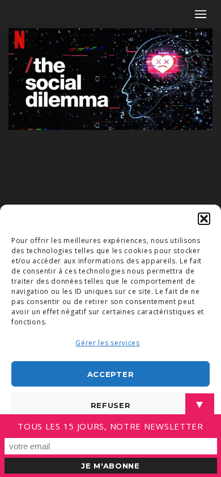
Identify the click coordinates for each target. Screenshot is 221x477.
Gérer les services (107, 343)
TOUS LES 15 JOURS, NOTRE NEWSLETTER (110, 426)
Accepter (110, 374)
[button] (204, 218)
